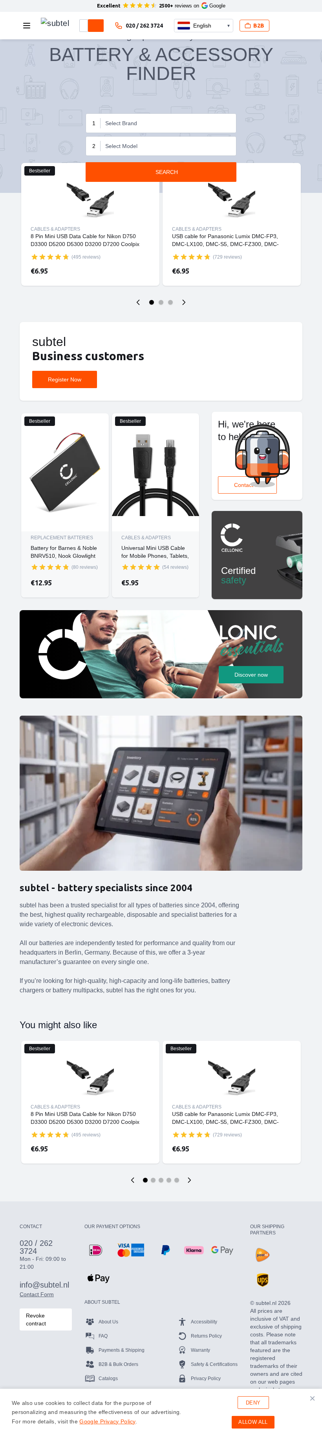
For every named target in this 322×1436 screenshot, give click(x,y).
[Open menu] (29, 25)
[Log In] (282, 25)
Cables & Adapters (55, 229)
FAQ (103, 1336)
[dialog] (161, 1412)
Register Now (64, 379)
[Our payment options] (95, 1250)
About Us (108, 1322)
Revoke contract (36, 1319)
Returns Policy (206, 1336)
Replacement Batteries (62, 537)
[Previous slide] (138, 302)
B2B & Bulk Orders (118, 1364)
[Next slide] (183, 302)
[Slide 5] (177, 1180)
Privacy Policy (206, 1378)
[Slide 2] (161, 302)
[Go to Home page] (55, 24)
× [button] (312, 1398)
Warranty (200, 1350)
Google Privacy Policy (107, 1421)
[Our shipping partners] (262, 1254)
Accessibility (204, 1322)
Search (167, 172)
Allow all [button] (253, 1422)
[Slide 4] (169, 1180)
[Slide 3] (170, 302)
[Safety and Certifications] (257, 555)
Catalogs (108, 1378)
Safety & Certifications (214, 1364)
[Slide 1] (151, 302)
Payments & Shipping (122, 1350)
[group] (50, 257)
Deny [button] (253, 1403)
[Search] (96, 25)
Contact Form (37, 1294)
